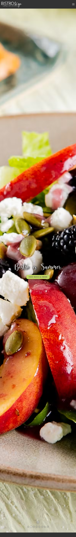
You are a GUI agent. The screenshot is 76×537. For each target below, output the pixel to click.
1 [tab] (28, 527)
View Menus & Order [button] (38, 277)
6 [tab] (42, 527)
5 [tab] (39, 527)
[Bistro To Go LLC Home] (11, 4)
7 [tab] (45, 527)
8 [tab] (48, 527)
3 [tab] (34, 527)
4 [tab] (37, 527)
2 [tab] (31, 527)
